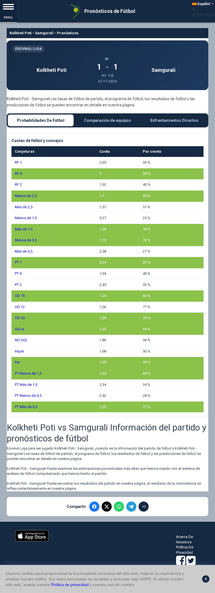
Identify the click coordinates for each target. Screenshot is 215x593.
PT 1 (18, 262)
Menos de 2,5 (26, 196)
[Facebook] (94, 507)
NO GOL (21, 340)
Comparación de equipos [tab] (107, 120)
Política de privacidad (70, 584)
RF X (18, 173)
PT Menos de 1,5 (28, 373)
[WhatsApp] (119, 507)
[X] (107, 507)
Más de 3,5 (23, 251)
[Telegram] (131, 507)
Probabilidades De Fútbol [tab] (40, 120)
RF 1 (18, 162)
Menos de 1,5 (26, 218)
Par (17, 362)
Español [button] (204, 4)
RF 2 (18, 184)
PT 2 (18, 285)
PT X (18, 273)
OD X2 (20, 318)
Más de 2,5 (23, 207)
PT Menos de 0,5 (28, 395)
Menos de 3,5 (26, 240)
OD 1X (20, 296)
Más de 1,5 (23, 229)
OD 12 (20, 307)
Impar (19, 351)
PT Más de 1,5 (26, 385)
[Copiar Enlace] (144, 507)
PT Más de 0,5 (26, 407)
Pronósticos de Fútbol (109, 11)
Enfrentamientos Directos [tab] (174, 120)
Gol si (19, 329)
